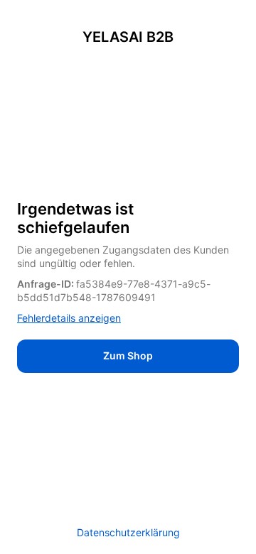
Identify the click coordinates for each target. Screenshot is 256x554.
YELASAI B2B (128, 36)
